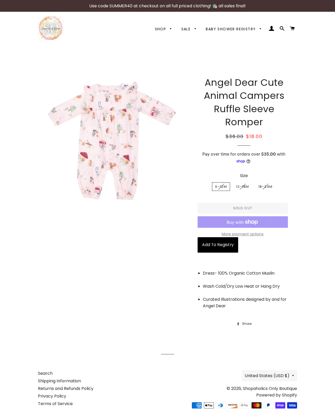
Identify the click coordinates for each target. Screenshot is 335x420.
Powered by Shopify (276, 395)
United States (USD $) (267, 376)
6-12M (221, 186)
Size (244, 176)
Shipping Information (59, 381)
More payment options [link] (243, 234)
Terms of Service (55, 404)
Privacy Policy (52, 396)
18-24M (265, 186)
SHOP (161, 29)
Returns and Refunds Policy (65, 388)
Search (45, 373)
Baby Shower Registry (231, 29)
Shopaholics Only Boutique (270, 388)
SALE (186, 29)
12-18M (242, 186)
